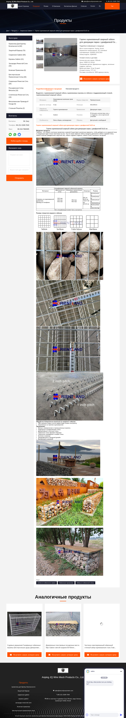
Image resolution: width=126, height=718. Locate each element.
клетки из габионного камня (47, 583)
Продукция (36, 6)
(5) (18, 103)
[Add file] (87, 715)
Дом (7, 30)
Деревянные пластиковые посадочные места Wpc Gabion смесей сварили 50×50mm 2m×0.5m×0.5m (24, 646)
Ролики (46, 6)
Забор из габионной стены (85, 583)
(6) (17, 70)
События (84, 6)
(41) (16, 59)
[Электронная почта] (19, 134)
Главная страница (23, 6)
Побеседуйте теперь (19, 141)
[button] (9, 628)
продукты (14, 30)
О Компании (56, 6)
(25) (18, 83)
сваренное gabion (26, 30)
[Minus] (121, 671)
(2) (17, 108)
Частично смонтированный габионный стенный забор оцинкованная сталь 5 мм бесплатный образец (61, 646)
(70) (17, 50)
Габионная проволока (66, 583)
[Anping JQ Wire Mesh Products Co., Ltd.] (12, 6)
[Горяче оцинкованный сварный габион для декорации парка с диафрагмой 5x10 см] (60, 54)
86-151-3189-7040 (114, 1)
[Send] (121, 715)
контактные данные (70, 6)
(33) (18, 65)
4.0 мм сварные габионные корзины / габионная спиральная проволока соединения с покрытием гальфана (101, 646)
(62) (17, 45)
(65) (17, 55)
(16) (16, 89)
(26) (17, 76)
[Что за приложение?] (15, 135)
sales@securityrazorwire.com (92, 1)
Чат (112, 6)
